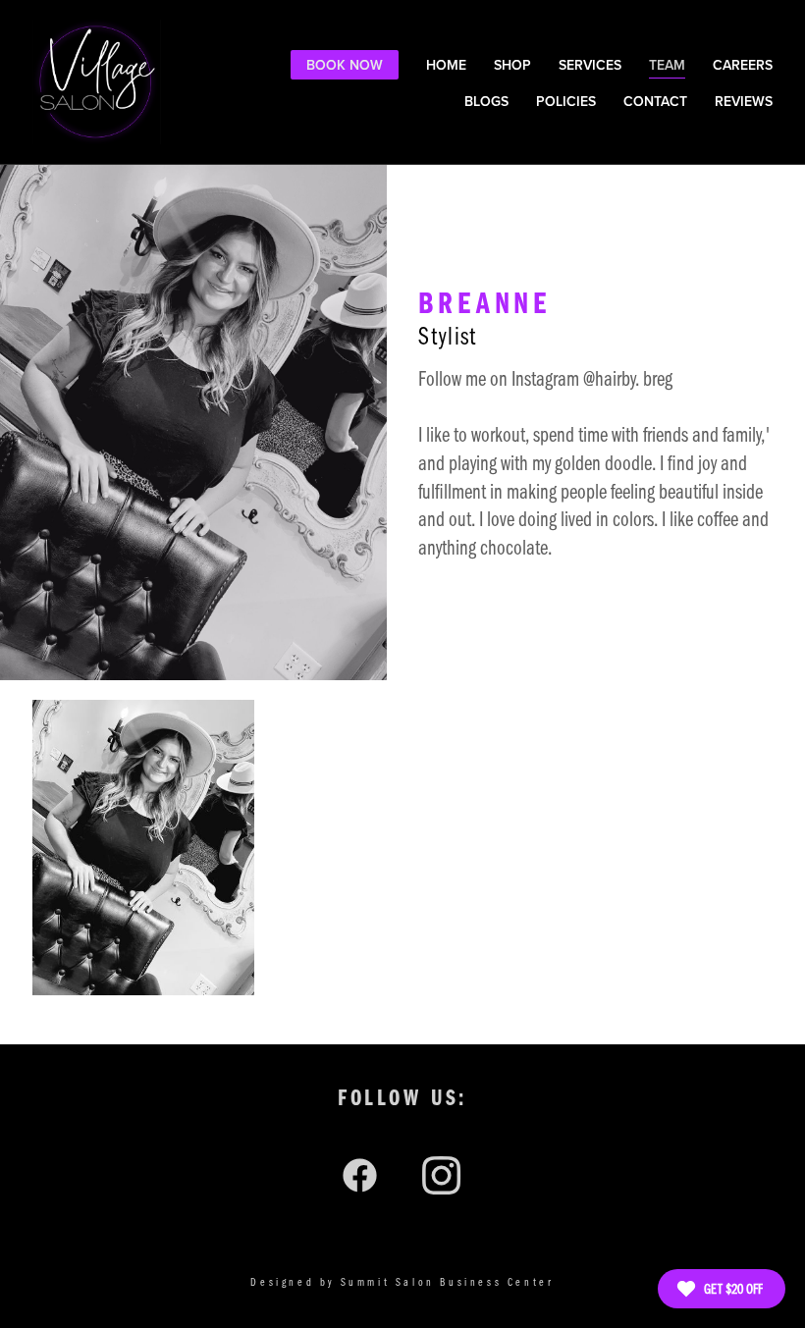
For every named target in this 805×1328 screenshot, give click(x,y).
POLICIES (566, 101)
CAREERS (743, 65)
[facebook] (362, 1174)
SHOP (512, 65)
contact (655, 101)
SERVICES (590, 65)
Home (446, 65)
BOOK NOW (344, 65)
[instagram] (443, 1174)
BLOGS (486, 101)
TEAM (667, 65)
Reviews (744, 101)
